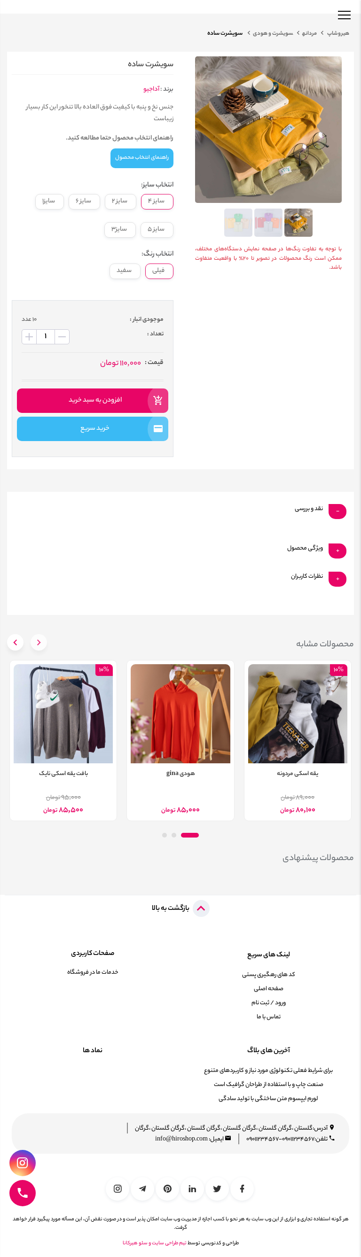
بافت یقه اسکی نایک (63, 774)
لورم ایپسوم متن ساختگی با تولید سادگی (268, 1099)
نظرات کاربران (307, 577)
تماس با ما (269, 1017)
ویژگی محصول (305, 548)
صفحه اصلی (268, 989)
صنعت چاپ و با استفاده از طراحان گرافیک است (268, 1085)
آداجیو (151, 90)
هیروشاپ (337, 34)
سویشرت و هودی (273, 34)
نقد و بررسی (309, 509)
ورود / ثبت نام (268, 1003)
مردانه (309, 34)
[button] (190, 835)
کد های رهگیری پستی (268, 975)
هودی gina (180, 774)
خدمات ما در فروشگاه (92, 973)
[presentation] (39, 642)
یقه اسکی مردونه (297, 774)
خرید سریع (95, 429)
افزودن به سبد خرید (95, 400)
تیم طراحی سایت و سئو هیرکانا (155, 1243)
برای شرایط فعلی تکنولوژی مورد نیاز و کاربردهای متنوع (268, 1071)
